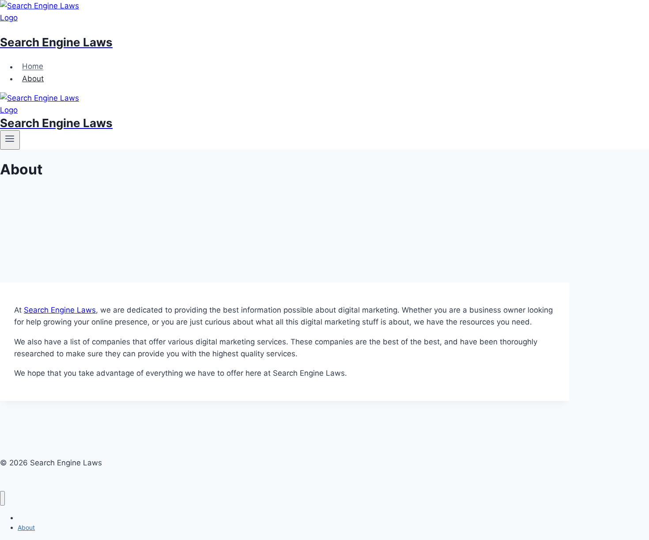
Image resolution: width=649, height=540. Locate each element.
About (33, 78)
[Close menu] (2, 498)
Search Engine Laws (60, 310)
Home (32, 66)
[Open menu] (10, 140)
